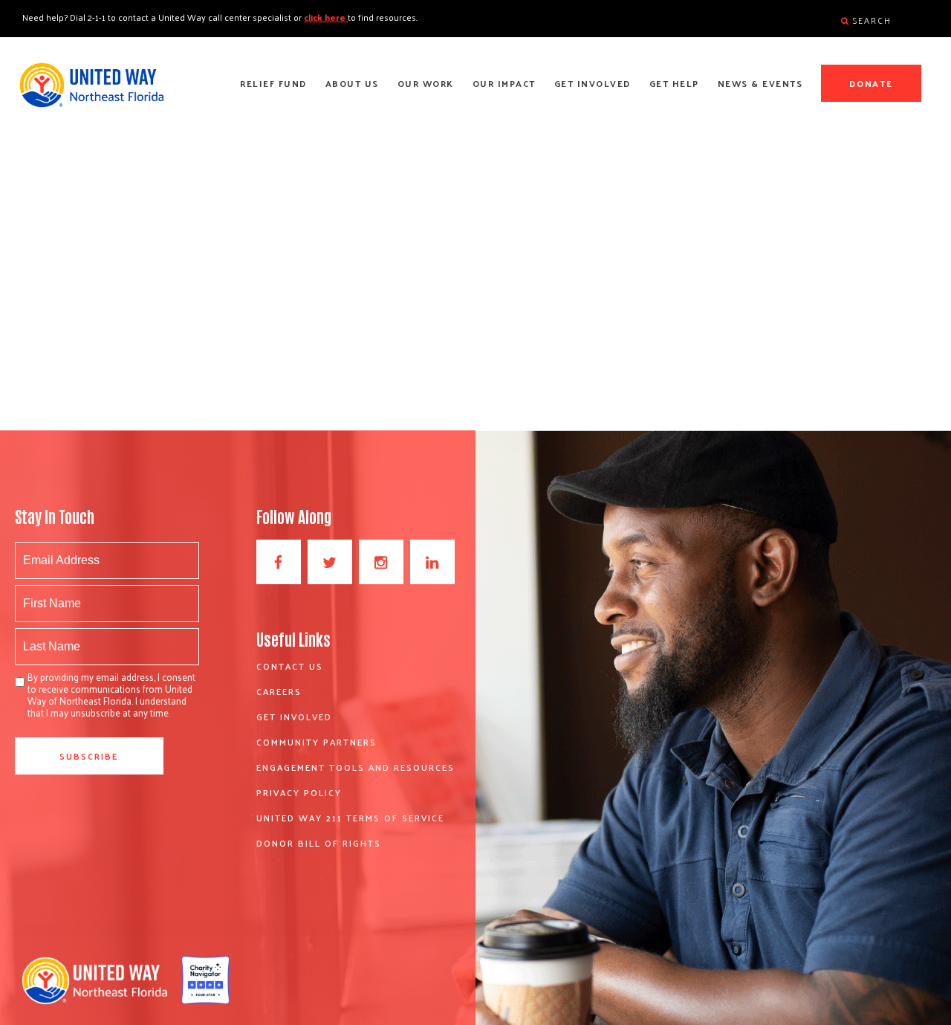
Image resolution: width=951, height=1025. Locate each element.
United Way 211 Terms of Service (350, 817)
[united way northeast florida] (91, 91)
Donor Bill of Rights (318, 843)
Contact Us (289, 666)
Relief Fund (273, 83)
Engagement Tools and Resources (355, 767)
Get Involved (592, 83)
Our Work (425, 83)
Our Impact (504, 83)
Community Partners (316, 742)
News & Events (760, 83)
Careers (279, 691)
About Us (352, 83)
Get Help (674, 83)
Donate (871, 83)
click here (326, 17)
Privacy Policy (299, 792)
